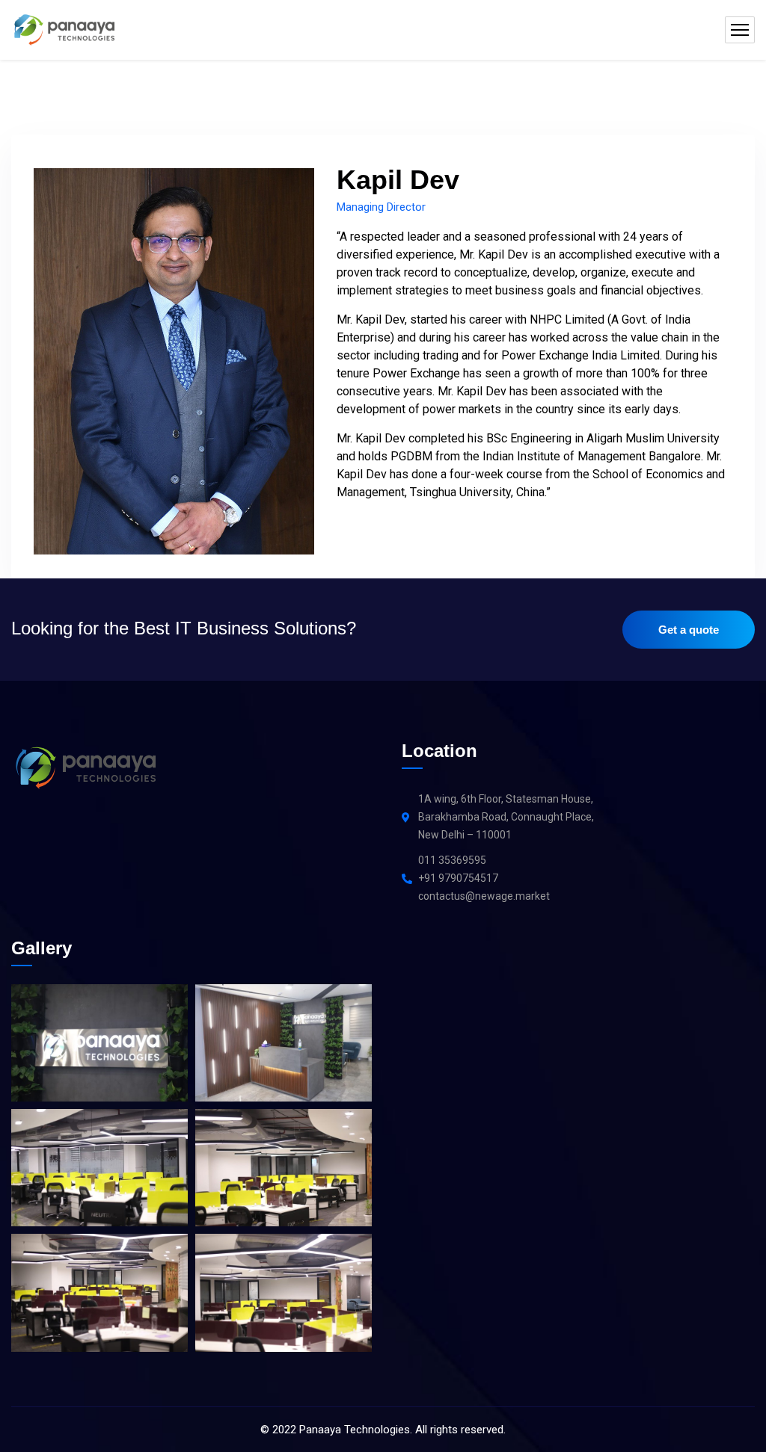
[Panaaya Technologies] (62, 30)
